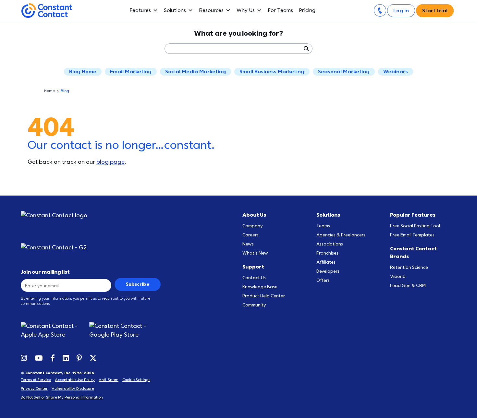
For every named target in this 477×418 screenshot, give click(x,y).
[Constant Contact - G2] (54, 247)
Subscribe (137, 284)
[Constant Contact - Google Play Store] (125, 330)
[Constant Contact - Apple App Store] (55, 330)
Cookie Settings (136, 379)
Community (254, 305)
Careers (250, 235)
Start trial (434, 10)
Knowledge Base (259, 287)
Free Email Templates (412, 235)
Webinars (395, 71)
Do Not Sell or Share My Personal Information (62, 397)
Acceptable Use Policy (75, 379)
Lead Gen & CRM (408, 285)
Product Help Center (263, 296)
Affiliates (326, 262)
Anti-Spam (108, 379)
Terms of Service (36, 379)
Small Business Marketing (271, 71)
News (248, 244)
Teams (323, 226)
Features (140, 10)
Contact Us (254, 278)
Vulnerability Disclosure (73, 388)
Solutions (175, 10)
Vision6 (398, 276)
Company (252, 226)
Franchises (327, 253)
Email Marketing (131, 71)
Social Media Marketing (195, 71)
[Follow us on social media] (24, 357)
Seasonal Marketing (344, 71)
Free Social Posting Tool (415, 226)
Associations (329, 244)
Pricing (307, 10)
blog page (110, 162)
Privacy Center (34, 388)
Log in (401, 10)
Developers (327, 271)
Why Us (246, 10)
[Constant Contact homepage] (54, 215)
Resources (211, 10)
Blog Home (82, 71)
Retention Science (409, 267)
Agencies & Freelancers (340, 235)
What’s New (255, 253)
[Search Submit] (306, 48)
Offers (323, 280)
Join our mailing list (45, 272)
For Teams (280, 10)
